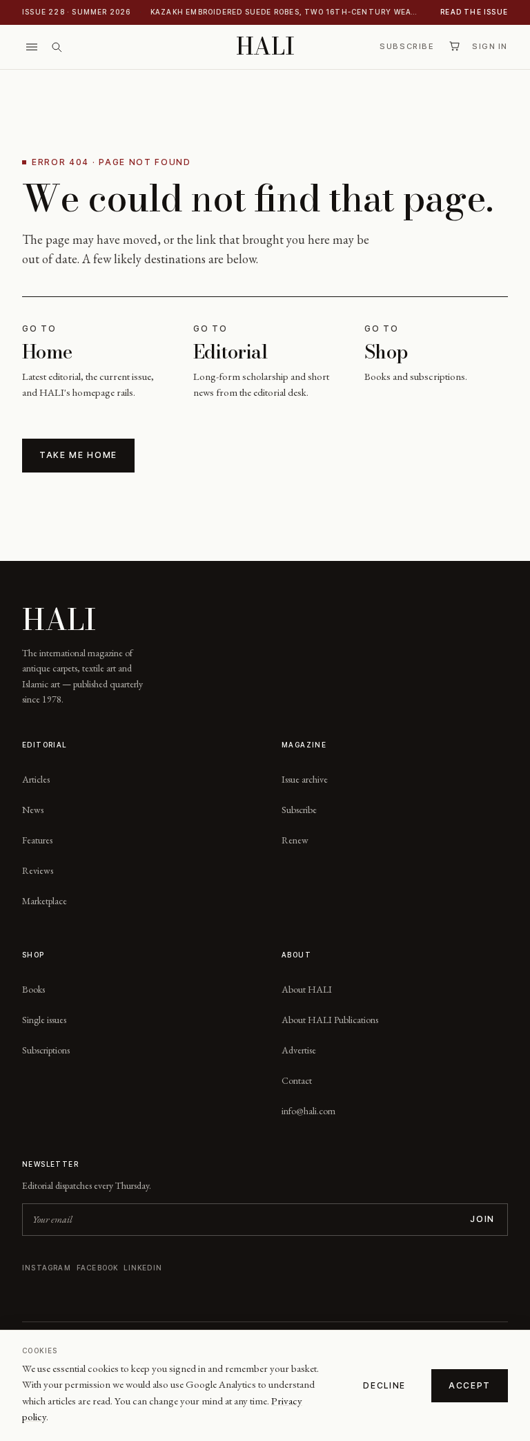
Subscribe (406, 46)
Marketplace (44, 901)
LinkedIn (143, 1267)
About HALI (307, 989)
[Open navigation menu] (32, 47)
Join (482, 1219)
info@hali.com (308, 1111)
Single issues (44, 1019)
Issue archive (305, 779)
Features (37, 840)
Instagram (46, 1267)
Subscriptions (46, 1050)
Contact (297, 1080)
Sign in (490, 46)
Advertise (299, 1050)
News (32, 809)
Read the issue (474, 12)
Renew (295, 840)
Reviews (37, 870)
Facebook (98, 1267)
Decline (384, 1385)
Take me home (78, 455)
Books (33, 989)
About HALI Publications (330, 1019)
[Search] (56, 47)
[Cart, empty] (454, 46)
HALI (265, 46)
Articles (36, 779)
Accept (470, 1385)
